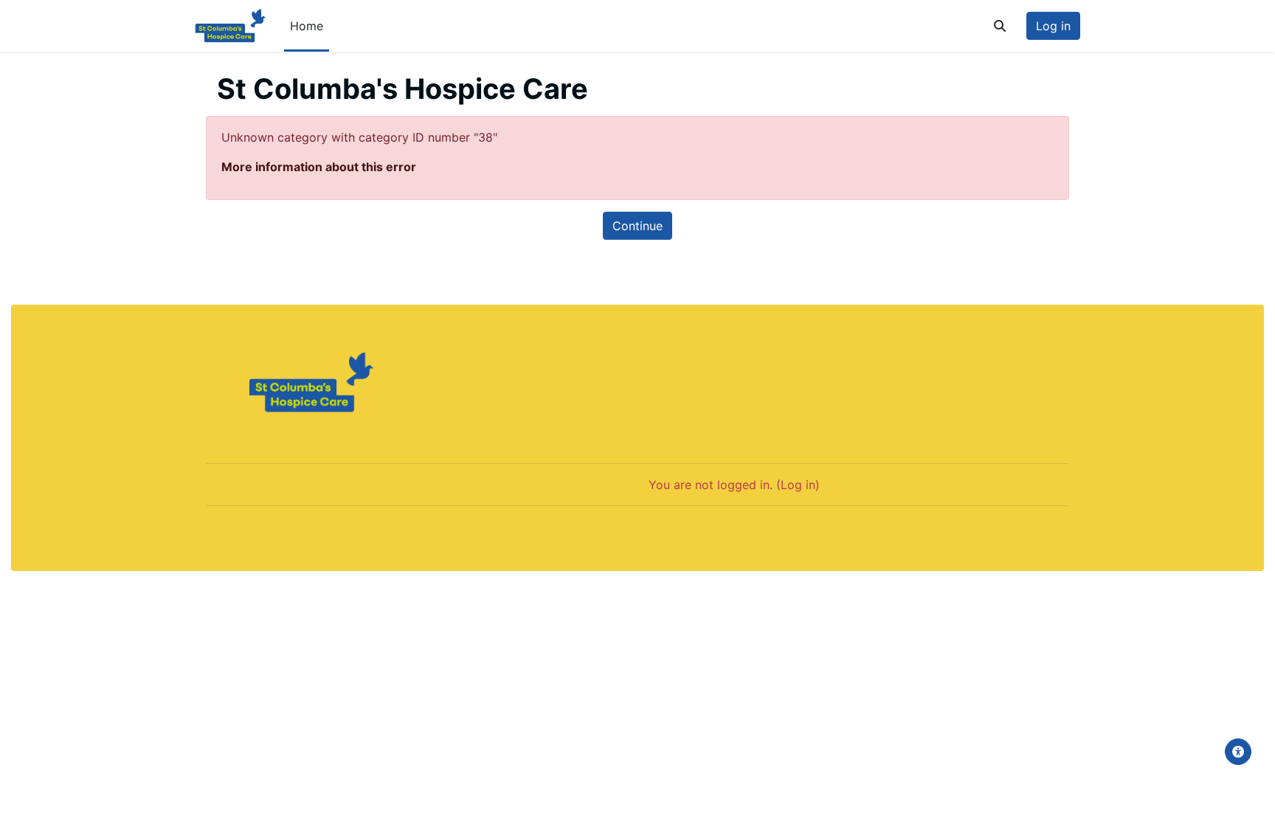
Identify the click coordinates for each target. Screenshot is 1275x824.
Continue (637, 225)
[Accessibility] (1238, 751)
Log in (1053, 25)
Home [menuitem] (306, 25)
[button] (1000, 26)
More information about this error (318, 166)
